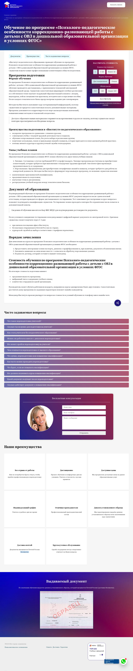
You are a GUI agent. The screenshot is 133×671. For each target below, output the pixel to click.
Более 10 (111, 72)
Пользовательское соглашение (16, 647)
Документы (15, 56)
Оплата (49, 647)
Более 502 (112, 91)
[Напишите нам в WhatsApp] (123, 661)
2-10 (102, 72)
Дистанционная (100, 81)
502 (102, 91)
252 (95, 91)
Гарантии (64, 647)
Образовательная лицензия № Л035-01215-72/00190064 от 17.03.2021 (105, 104)
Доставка (56, 647)
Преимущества (32, 56)
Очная (114, 81)
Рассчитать (105, 99)
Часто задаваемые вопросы (57, 56)
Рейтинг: (93, 656)
